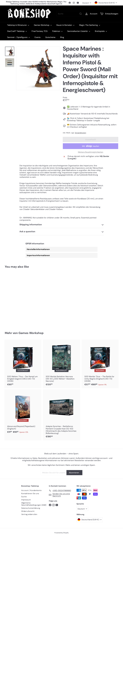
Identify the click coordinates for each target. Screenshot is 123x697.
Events (37, 37)
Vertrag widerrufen (29, 514)
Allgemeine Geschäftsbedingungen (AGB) (33, 504)
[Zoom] (38, 68)
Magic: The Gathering (88, 25)
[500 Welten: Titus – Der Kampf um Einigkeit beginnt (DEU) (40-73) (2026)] (23, 364)
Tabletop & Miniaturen (17, 25)
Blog (62, 37)
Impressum (26, 500)
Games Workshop (42, 25)
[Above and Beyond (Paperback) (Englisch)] (23, 412)
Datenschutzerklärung (30, 508)
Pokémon (56, 31)
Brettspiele (100, 31)
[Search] (80, 13)
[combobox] (69, 13)
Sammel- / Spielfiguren (17, 37)
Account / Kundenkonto (31, 490)
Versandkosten (80, 133)
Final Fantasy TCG (39, 31)
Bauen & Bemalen (64, 25)
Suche (24, 496)
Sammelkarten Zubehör (77, 31)
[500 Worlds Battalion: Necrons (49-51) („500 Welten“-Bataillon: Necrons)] (61, 364)
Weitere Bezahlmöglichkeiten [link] (90, 152)
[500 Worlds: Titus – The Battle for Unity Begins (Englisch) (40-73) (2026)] (100, 364)
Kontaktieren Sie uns (30, 493)
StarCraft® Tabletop (16, 31)
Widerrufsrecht (27, 511)
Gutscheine (50, 37)
